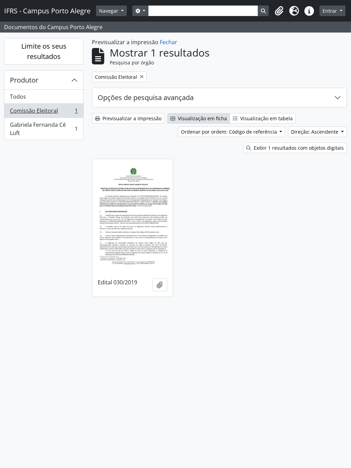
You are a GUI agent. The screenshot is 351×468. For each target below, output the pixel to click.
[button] (279, 11)
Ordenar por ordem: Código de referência (229, 131)
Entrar (330, 11)
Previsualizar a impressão (131, 118)
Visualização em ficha (202, 118)
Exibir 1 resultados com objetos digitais (298, 148)
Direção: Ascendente (315, 131)
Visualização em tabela (266, 118)
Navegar (109, 11)
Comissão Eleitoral (44, 112)
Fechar (168, 42)
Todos (18, 96)
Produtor (24, 80)
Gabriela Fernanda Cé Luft (44, 129)
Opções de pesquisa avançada (146, 97)
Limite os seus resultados (43, 51)
